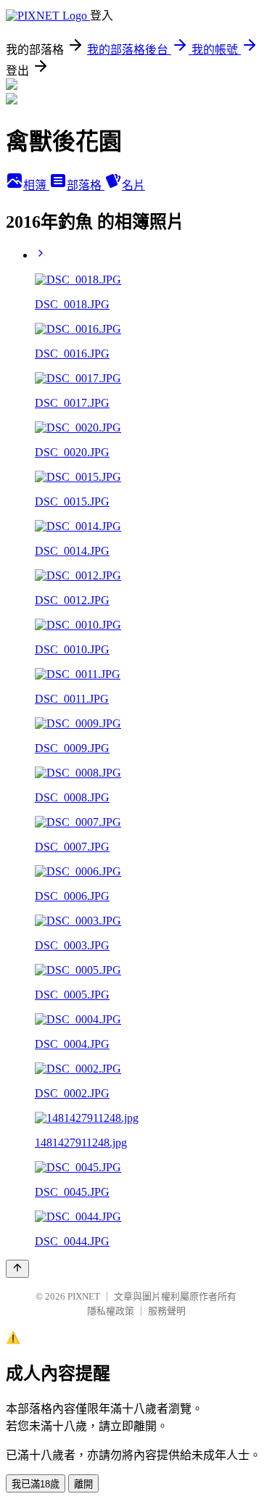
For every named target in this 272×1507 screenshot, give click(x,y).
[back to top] (17, 1269)
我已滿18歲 (35, 1484)
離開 (83, 1484)
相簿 (36, 185)
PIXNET (83, 1296)
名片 (133, 185)
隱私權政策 (110, 1310)
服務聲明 (167, 1310)
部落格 (85, 185)
